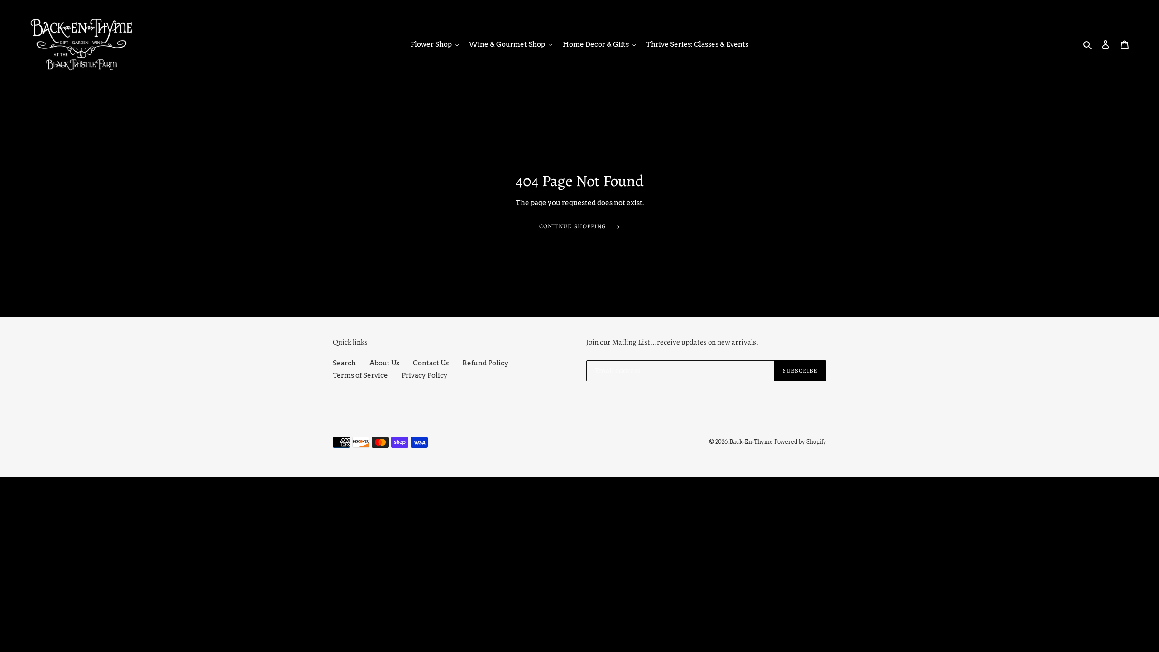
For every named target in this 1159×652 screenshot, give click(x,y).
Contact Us (431, 363)
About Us (384, 363)
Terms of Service (360, 375)
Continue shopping (572, 226)
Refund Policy (485, 363)
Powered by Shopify (800, 441)
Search (344, 363)
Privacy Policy (425, 375)
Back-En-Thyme (751, 441)
